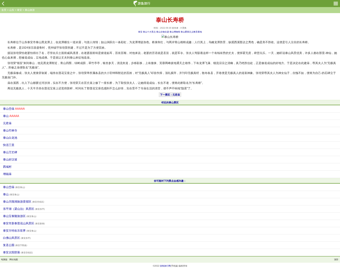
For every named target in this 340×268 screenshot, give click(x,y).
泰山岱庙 (14, 108)
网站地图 (13, 259)
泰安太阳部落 (18, 252)
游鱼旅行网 (165, 266)
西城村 (7, 166)
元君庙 (7, 123)
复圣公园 (15, 245)
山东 (11, 9)
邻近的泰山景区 (170, 102)
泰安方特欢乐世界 (19, 230)
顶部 (336, 259)
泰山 (11, 115)
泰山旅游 (30, 9)
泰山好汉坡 (10, 159)
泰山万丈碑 (10, 152)
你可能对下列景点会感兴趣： (170, 180)
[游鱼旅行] (142, 3)
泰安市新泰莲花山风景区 (24, 223)
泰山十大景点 (149, 32)
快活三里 (8, 144)
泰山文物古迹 (162, 32)
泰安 (19, 9)
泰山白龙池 (10, 137)
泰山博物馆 (174, 32)
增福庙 (7, 173)
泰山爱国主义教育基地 (191, 32)
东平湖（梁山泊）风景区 (24, 208)
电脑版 (4, 259)
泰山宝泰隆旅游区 (19, 216)
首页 (3, 9)
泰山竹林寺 (10, 130)
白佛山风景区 (17, 237)
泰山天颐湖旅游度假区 (23, 201)
